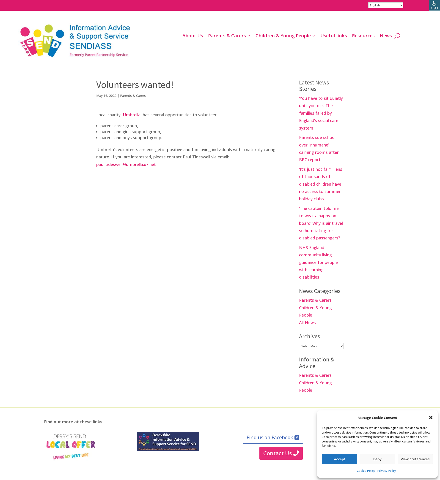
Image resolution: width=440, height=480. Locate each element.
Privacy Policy (386, 471)
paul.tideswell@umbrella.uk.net (126, 164)
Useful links (333, 36)
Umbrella (131, 114)
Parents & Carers (227, 36)
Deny (377, 459)
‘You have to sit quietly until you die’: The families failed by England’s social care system (321, 113)
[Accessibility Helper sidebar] (434, 5)
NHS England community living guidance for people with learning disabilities (318, 262)
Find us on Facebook (270, 437)
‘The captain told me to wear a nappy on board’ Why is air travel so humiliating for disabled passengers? (321, 223)
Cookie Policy (366, 471)
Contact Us (277, 453)
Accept (339, 459)
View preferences (415, 459)
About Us (192, 36)
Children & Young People (283, 36)
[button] (431, 417)
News (386, 36)
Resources (363, 36)
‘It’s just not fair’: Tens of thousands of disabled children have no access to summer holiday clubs (320, 184)
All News (307, 322)
